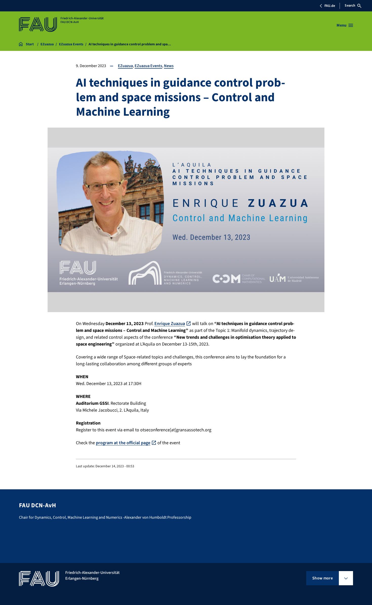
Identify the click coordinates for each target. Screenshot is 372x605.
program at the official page (123, 443)
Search (350, 5)
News (169, 66)
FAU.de (329, 5)
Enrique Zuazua (169, 323)
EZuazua (125, 66)
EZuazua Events (148, 66)
